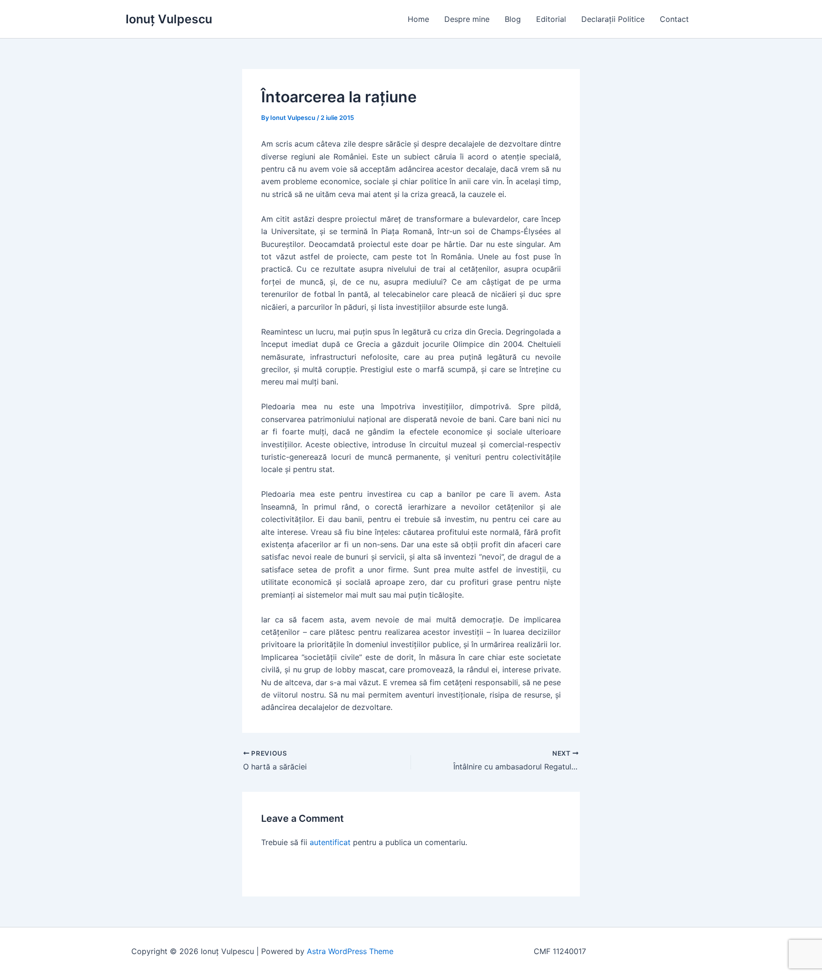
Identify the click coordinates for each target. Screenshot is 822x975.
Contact (674, 19)
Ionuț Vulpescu (169, 19)
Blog (513, 19)
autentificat (330, 842)
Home (418, 19)
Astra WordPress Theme (350, 951)
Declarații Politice (613, 19)
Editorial (551, 19)
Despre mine (466, 19)
